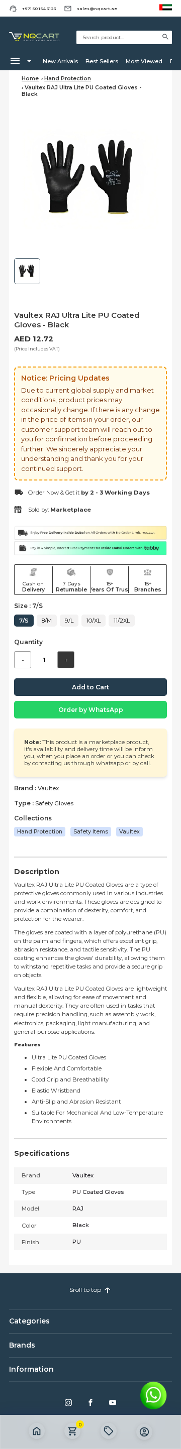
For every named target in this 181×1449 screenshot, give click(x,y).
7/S (24, 620)
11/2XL (122, 620)
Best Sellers (101, 61)
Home (30, 78)
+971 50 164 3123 (39, 8)
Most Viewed (144, 61)
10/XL (93, 620)
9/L (69, 620)
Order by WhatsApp (90, 709)
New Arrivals (60, 61)
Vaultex (129, 831)
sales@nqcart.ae (97, 8)
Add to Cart (90, 687)
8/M (47, 620)
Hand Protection (67, 78)
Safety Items (90, 831)
